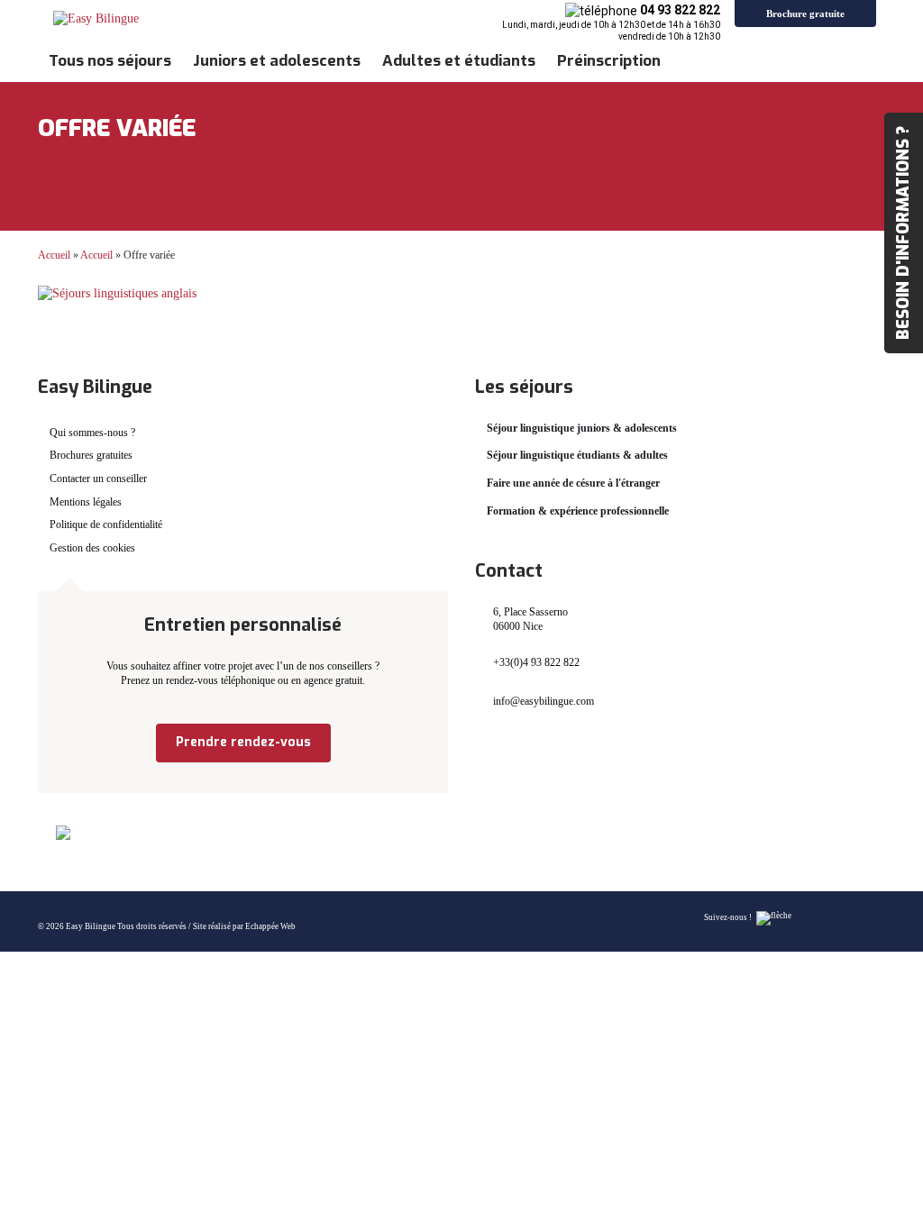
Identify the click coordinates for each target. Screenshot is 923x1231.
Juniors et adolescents (277, 60)
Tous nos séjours (110, 60)
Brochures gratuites (91, 455)
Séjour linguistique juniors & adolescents (582, 428)
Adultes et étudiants (458, 60)
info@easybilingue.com (543, 701)
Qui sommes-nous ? (92, 432)
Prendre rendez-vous (243, 742)
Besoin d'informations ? (903, 233)
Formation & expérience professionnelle (578, 511)
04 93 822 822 (680, 10)
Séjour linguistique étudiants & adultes (577, 455)
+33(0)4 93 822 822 (536, 662)
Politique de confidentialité (106, 524)
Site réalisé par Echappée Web (244, 926)
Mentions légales (86, 502)
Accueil (54, 255)
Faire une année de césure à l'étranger (573, 483)
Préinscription (609, 60)
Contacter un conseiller (98, 478)
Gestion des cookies (92, 548)
